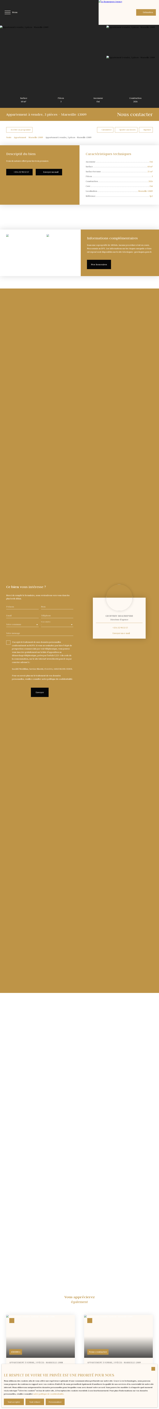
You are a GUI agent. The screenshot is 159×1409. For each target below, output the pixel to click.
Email (8, 615)
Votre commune (13, 624)
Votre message (13, 633)
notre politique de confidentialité (48, 1394)
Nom (43, 606)
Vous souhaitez (46, 622)
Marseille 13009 (36, 137)
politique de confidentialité (59, 679)
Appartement (20, 137)
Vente (8, 137)
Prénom (10, 606)
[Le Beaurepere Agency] (111, 12)
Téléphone (46, 615)
